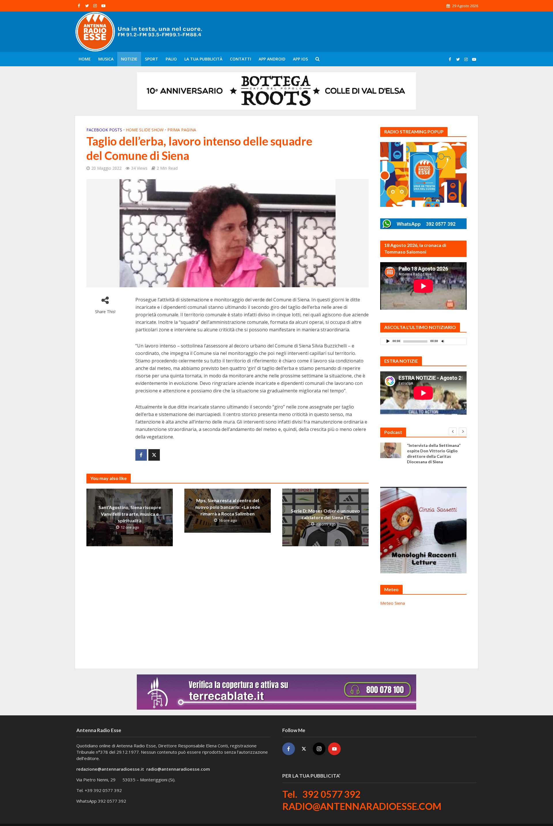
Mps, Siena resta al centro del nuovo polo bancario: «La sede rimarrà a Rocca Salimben (227, 507)
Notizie (129, 59)
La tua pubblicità (203, 59)
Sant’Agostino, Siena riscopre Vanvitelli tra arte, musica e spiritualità (130, 513)
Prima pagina (181, 130)
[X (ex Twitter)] (304, 748)
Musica (105, 59)
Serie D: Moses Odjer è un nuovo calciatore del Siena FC (325, 514)
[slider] (455, 342)
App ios (300, 59)
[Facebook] (288, 748)
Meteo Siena (392, 603)
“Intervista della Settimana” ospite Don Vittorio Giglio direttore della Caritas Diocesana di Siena (434, 453)
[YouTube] (334, 748)
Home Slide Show (145, 130)
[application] (423, 341)
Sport (151, 59)
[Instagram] (319, 748)
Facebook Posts (104, 130)
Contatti (240, 59)
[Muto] (442, 341)
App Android (272, 59)
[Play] (388, 341)
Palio (171, 59)
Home (85, 59)
